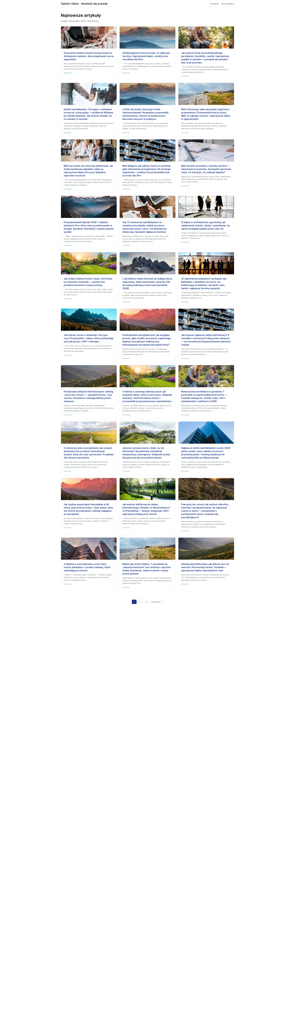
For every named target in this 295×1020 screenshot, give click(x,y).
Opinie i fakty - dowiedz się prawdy (84, 3)
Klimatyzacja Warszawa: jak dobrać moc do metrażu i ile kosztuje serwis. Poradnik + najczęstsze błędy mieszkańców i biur (205, 567)
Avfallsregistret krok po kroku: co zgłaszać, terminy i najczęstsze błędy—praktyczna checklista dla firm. (146, 56)
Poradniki (214, 4)
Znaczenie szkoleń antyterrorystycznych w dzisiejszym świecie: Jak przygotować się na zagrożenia (89, 56)
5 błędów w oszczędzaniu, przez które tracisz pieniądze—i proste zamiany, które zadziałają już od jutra (87, 567)
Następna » (156, 602)
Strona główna (227, 4)
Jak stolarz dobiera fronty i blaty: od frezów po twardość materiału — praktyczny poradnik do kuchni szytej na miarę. (88, 282)
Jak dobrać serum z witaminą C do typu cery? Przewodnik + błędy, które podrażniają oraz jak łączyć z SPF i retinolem (88, 338)
